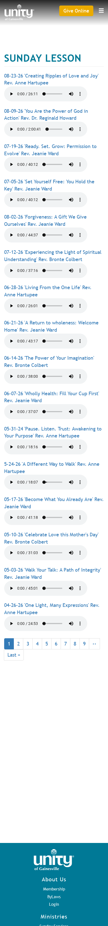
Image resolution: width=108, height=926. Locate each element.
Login (54, 904)
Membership (54, 889)
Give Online (76, 10)
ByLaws (54, 896)
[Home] (19, 12)
